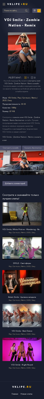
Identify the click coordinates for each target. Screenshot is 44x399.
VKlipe (17, 4)
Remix (34, 98)
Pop (19, 98)
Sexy (10, 100)
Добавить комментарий (15, 183)
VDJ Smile (12, 98)
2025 (4, 100)
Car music (26, 98)
